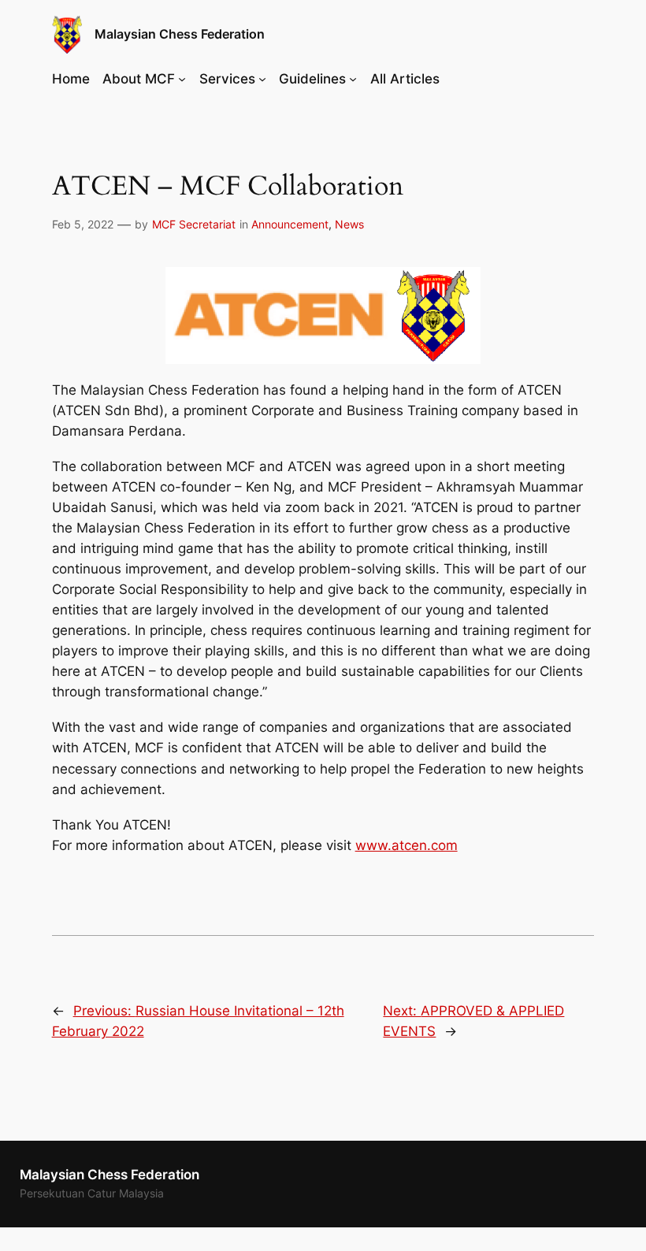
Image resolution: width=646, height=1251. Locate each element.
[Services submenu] (262, 79)
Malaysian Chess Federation (180, 34)
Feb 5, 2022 (82, 224)
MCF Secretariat (194, 224)
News (349, 224)
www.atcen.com (406, 845)
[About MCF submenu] (182, 79)
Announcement (290, 224)
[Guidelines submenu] (353, 79)
